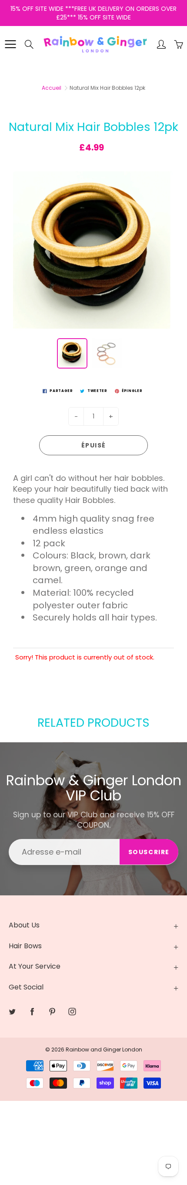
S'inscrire (144, 135)
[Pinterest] (107, 163)
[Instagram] (126, 163)
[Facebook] (88, 163)
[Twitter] (69, 163)
